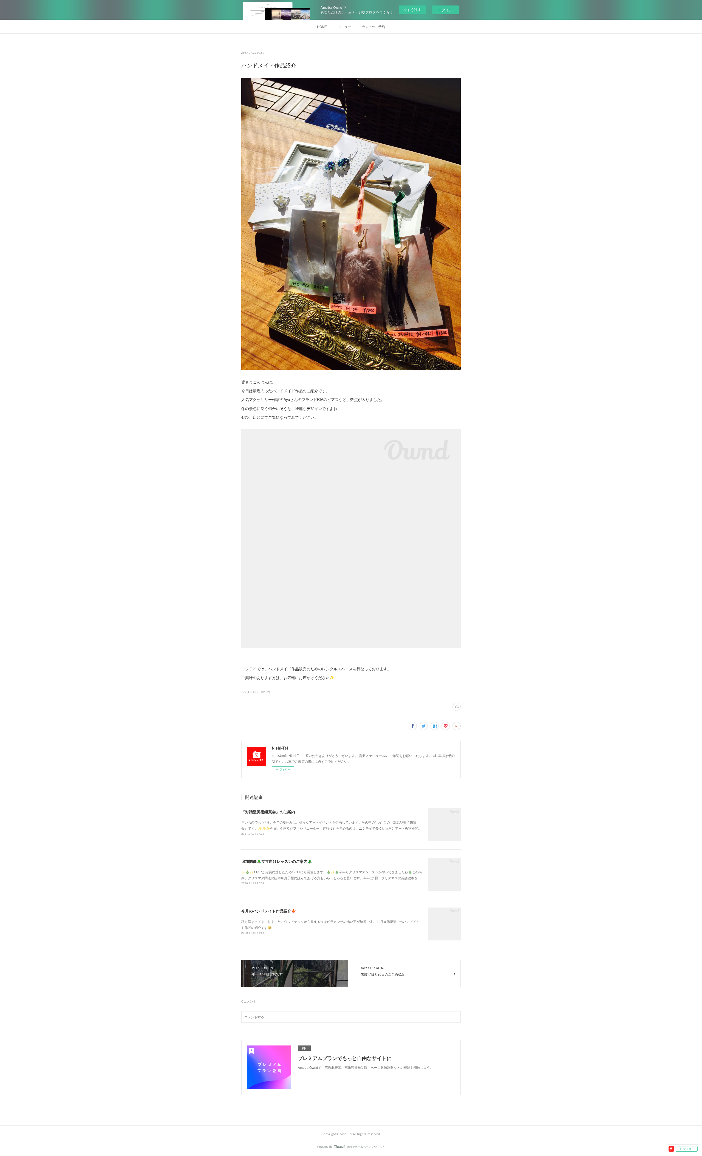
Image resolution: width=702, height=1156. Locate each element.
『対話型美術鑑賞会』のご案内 (268, 811)
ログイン (445, 9)
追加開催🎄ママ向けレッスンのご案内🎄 (276, 861)
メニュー (344, 26)
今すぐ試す (412, 9)
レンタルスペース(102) (255, 692)
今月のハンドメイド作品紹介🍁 (268, 911)
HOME (322, 26)
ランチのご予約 (373, 26)
